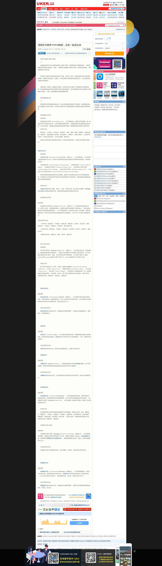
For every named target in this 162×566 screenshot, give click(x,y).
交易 (111, 17)
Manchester (62, 471)
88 (113, 174)
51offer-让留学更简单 (110, 74)
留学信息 (45, 544)
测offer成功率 (52, 17)
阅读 (75, 17)
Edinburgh (54, 250)
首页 (39, 9)
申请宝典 (105, 83)
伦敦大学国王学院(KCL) (102, 190)
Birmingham (57, 434)
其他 (68, 15)
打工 (94, 17)
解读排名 (66, 17)
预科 (41, 12)
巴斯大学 (43, 326)
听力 (72, 17)
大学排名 (50, 9)
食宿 (97, 15)
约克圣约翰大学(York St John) (103, 171)
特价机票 (92, 536)
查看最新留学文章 (120, 29)
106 (118, 181)
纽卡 (104, 12)
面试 (43, 17)
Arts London (62, 157)
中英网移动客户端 (107, 2)
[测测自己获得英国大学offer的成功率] (64, 519)
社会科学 (112, 196)
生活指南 (121, 15)
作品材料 (67, 25)
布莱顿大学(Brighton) (101, 169)
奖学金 (41, 15)
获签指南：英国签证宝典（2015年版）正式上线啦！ (108, 105)
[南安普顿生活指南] (114, 94)
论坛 (72, 9)
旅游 (94, 15)
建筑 (71, 25)
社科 (58, 17)
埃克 (116, 17)
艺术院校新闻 (71, 22)
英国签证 (87, 536)
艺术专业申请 (63, 22)
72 (114, 178)
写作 (75, 15)
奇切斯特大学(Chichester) (102, 178)
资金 (83, 15)
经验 (75, 12)
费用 (41, 17)
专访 (38, 17)
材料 (81, 12)
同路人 (76, 9)
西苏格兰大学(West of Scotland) (104, 181)
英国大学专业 (62, 536)
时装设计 (74, 25)
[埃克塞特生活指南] (107, 94)
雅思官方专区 (84, 9)
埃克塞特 (107, 98)
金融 (58, 15)
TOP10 (53, 15)
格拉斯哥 (121, 98)
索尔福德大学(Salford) (101, 174)
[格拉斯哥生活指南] (121, 94)
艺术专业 (51, 25)
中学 (53, 12)
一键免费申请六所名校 (115, 8)
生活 (109, 17)
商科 (62, 12)
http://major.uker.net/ (84, 501)
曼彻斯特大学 (44, 463)
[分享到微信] (44, 509)
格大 (100, 15)
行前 (111, 15)
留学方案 (46, 15)
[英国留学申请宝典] (100, 88)
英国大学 (66, 473)
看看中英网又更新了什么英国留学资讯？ (50, 532)
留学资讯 (43, 9)
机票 (89, 12)
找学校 (56, 9)
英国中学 (67, 9)
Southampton (60, 396)
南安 (103, 15)
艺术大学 (58, 25)
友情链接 (39, 544)
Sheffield (61, 297)
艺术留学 (46, 25)
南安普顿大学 (44, 387)
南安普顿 (114, 98)
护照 (81, 15)
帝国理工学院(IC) (100, 188)
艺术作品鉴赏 (78, 22)
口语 (72, 15)
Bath (55, 334)
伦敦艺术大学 (42, 151)
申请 (111, 12)
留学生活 (106, 536)
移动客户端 (121, 17)
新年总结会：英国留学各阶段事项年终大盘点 (106, 109)
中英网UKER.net (46, 29)
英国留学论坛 (112, 536)
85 (115, 176)
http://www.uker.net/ (58, 501)
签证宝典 (119, 83)
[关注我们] (114, 5)
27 (114, 190)
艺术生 (63, 25)
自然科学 (122, 196)
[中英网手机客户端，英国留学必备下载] (77, 509)
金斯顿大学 (43, 355)
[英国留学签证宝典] (114, 88)
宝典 (46, 17)
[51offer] (101, 79)
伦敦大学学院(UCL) (101, 185)
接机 (89, 17)
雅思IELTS (74, 536)
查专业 (61, 9)
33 (117, 183)
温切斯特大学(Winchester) (102, 176)
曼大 (105, 15)
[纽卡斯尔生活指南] (99, 94)
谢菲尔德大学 (44, 288)
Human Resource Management (103, 198)
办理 (78, 15)
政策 (83, 12)
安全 (97, 17)
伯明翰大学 (58, 438)
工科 (61, 15)
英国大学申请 (60, 29)
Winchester (51, 400)
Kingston (50, 363)
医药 (61, 17)
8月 (102, 17)
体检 (87, 17)
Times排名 (50, 536)
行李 (91, 15)
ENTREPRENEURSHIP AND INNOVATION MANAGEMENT (111, 201)
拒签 (81, 17)
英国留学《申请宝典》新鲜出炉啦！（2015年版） (107, 107)
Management (99, 206)
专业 (43, 12)
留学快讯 (45, 536)
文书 (38, 15)
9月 (104, 17)
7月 (100, 17)
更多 (124, 101)
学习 (97, 12)
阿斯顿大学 (50, 438)
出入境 (87, 15)
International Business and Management (105, 203)
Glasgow (56, 206)
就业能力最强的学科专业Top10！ (82, 505)
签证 (109, 15)
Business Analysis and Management (104, 208)
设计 (55, 25)
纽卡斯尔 (99, 98)
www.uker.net (45, 49)
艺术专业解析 (55, 22)
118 (117, 171)
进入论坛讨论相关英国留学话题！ (72, 532)
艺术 (46, 12)
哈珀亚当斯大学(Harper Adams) (104, 183)
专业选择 (67, 29)
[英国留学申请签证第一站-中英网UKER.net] (45, 3)
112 (113, 169)
